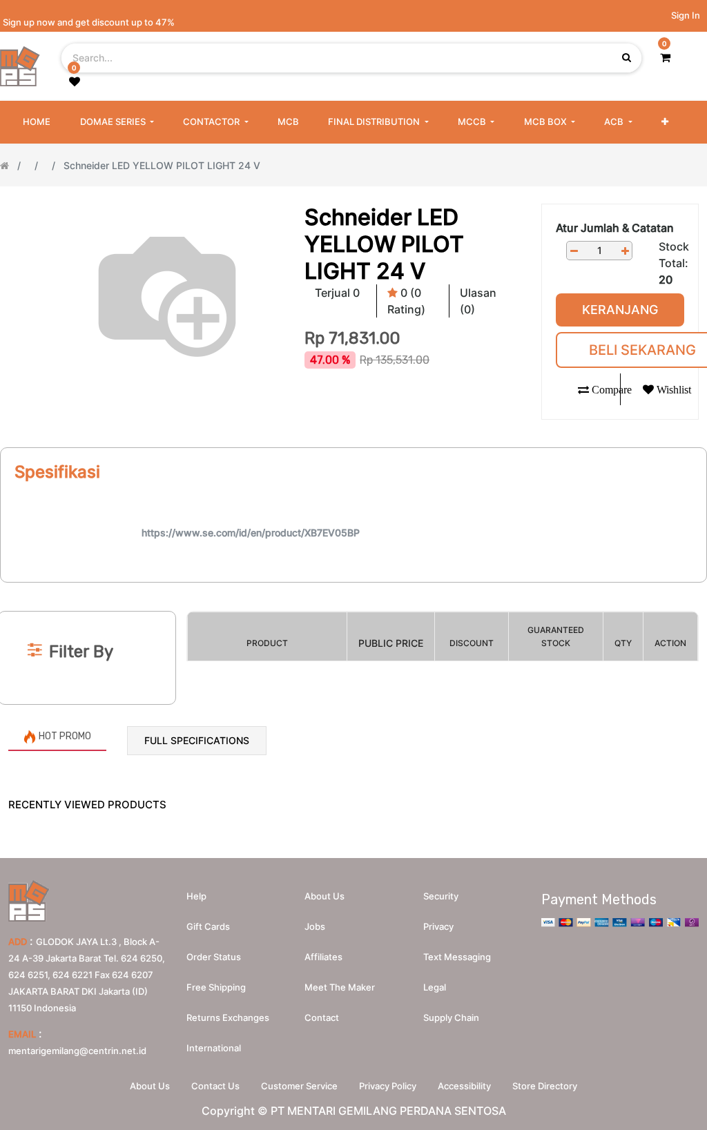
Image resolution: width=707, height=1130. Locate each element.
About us (324, 896)
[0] (665, 57)
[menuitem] (36, 122)
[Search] (353, 588)
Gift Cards (208, 926)
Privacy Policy (387, 1085)
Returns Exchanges (227, 1017)
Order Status (213, 956)
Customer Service (299, 1085)
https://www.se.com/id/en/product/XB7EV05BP (251, 532)
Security (440, 896)
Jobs (314, 926)
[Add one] (625, 251)
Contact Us (215, 1085)
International (213, 1047)
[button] (665, 122)
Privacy (438, 926)
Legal (434, 987)
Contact (321, 1017)
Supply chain (451, 1017)
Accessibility (464, 1085)
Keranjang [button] (620, 309)
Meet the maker (339, 987)
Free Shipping (216, 987)
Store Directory (544, 1085)
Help (196, 896)
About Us (150, 1085)
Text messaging (457, 956)
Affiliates (323, 956)
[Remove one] (574, 251)
